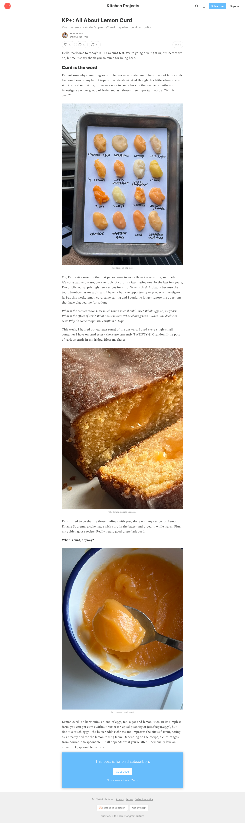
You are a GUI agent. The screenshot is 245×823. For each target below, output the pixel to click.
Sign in (234, 6)
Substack (106, 816)
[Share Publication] (204, 6)
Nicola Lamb (76, 33)
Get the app (139, 807)
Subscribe (217, 6)
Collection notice (144, 799)
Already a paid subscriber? (122, 780)
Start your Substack (113, 807)
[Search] (196, 6)
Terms (129, 799)
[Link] (57, 67)
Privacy (120, 799)
